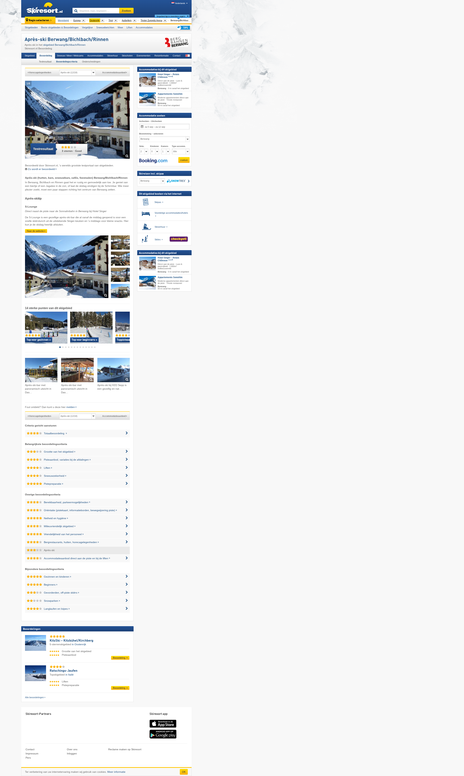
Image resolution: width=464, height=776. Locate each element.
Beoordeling (46, 55)
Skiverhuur (112, 55)
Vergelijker (87, 27)
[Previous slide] (27, 327)
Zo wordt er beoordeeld (41, 169)
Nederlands (180, 3)
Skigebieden (31, 27)
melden (70, 407)
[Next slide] (127, 327)
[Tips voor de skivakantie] (183, 27)
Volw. (141, 146)
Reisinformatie (161, 55)
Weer (120, 27)
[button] (153, 161)
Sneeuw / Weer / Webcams (70, 55)
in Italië (69, 674)
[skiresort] (45, 8)
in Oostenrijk (79, 644)
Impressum (32, 753)
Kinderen (154, 146)
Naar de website (35, 231)
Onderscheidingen (91, 61)
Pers (28, 757)
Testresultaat (45, 61)
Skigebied (30, 55)
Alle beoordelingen (34, 697)
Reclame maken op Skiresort (124, 749)
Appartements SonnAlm (170, 94)
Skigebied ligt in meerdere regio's (170, 16)
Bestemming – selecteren (151, 133)
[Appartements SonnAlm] (147, 99)
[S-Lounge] (66, 267)
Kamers (164, 146)
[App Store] (163, 727)
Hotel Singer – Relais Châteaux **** (168, 75)
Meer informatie (116, 771)
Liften (129, 27)
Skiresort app (159, 714)
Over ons (72, 749)
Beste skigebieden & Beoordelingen (59, 27)
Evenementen (143, 55)
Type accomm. (179, 146)
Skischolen (127, 55)
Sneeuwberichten (105, 27)
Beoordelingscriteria (66, 61)
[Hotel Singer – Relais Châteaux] (147, 80)
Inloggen (72, 753)
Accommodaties (144, 27)
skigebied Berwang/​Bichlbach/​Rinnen (64, 44)
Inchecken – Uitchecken (150, 121)
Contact (176, 55)
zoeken (184, 160)
